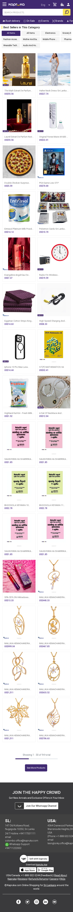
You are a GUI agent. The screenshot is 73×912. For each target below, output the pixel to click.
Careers (54, 879)
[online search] (66, 12)
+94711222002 (13, 848)
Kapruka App (41, 865)
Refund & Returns (38, 879)
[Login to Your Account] (68, 6)
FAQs (62, 879)
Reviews (22, 879)
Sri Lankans (50, 885)
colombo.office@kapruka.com (21, 840)
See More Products (36, 768)
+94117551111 (27, 833)
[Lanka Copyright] (6, 885)
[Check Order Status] (62, 5)
